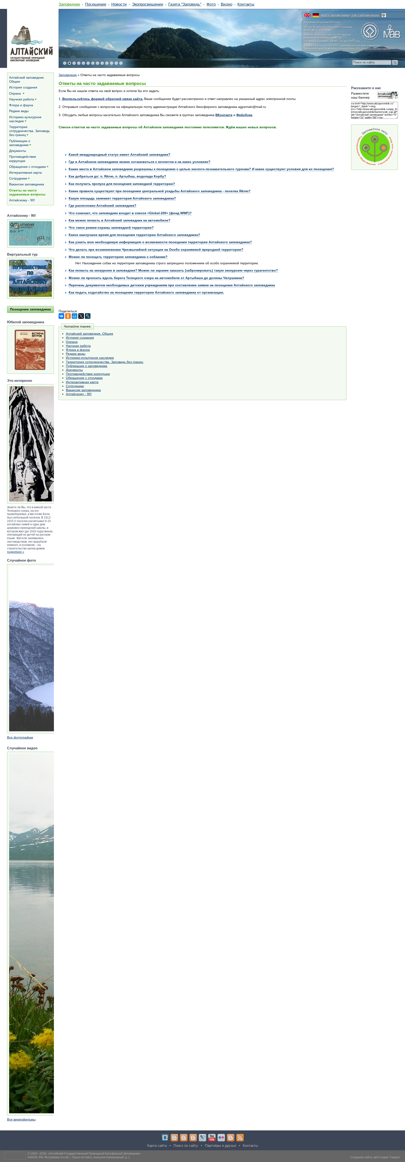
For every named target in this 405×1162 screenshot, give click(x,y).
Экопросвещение (147, 4)
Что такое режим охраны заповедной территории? (111, 227)
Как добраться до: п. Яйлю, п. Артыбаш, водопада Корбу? (117, 176)
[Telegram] (174, 1137)
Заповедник (69, 4)
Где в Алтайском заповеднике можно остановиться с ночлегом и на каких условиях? (139, 162)
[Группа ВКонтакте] (165, 1137)
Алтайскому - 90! (79, 394)
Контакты (245, 4)
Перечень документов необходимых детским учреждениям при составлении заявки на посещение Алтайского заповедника (172, 285)
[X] (81, 316)
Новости (119, 4)
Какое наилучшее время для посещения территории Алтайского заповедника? (134, 235)
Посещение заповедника (30, 309)
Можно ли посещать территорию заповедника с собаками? (118, 257)
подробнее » (15, 552)
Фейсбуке (244, 115)
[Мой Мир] (74, 316)
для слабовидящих (365, 15)
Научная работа (78, 346)
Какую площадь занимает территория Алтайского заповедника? (122, 198)
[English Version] (307, 15)
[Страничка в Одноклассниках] (184, 1137)
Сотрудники (75, 386)
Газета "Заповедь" (184, 4)
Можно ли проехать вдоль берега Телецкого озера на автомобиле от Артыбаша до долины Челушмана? (156, 278)
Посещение (95, 4)
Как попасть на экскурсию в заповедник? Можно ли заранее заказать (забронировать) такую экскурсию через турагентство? (173, 270)
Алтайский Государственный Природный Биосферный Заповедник (94, 1153)
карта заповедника (335, 15)
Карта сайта (157, 1145)
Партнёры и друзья (220, 1145)
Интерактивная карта (82, 382)
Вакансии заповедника (83, 390)
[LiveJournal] (87, 316)
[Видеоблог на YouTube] (212, 1137)
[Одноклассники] (68, 316)
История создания (80, 337)
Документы (74, 370)
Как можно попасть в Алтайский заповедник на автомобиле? (119, 220)
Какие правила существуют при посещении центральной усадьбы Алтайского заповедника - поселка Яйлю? (160, 191)
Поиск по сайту (185, 1145)
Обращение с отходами (84, 378)
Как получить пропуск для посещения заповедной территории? (122, 184)
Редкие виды (75, 354)
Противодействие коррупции (88, 374)
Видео (226, 4)
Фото (211, 4)
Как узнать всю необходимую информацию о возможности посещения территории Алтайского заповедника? (160, 242)
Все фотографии (20, 737)
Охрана (72, 342)
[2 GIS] (230, 1137)
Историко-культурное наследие (90, 358)
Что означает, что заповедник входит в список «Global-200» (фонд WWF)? (130, 213)
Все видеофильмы (21, 1119)
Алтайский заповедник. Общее (89, 333)
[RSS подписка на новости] (240, 1137)
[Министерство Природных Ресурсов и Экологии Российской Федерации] (384, 15)
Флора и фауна (78, 350)
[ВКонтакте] (61, 316)
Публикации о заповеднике (86, 366)
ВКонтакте (223, 115)
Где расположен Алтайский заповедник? (102, 205)
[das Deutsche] (316, 15)
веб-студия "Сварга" (387, 1157)
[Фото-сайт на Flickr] (221, 1137)
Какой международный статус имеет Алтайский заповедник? (119, 154)
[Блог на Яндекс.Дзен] (193, 1137)
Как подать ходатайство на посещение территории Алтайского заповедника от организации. (146, 292)
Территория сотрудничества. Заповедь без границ (104, 362)
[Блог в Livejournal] (202, 1137)
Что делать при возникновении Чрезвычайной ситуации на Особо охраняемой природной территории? (156, 249)
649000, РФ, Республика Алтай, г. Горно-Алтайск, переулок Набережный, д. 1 (79, 1157)
